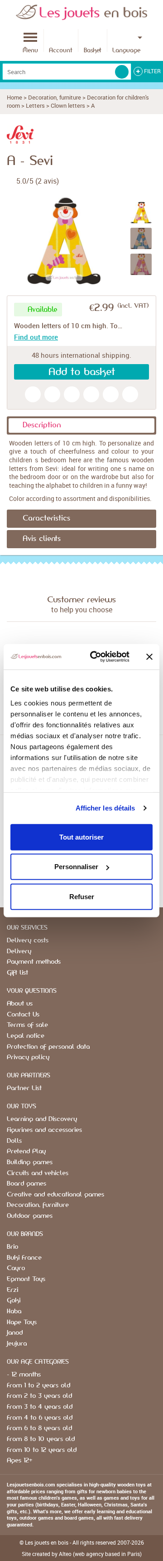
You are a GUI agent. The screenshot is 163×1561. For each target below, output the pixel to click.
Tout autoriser (81, 837)
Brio (12, 1247)
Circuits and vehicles (37, 1173)
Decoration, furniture (54, 97)
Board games (26, 1184)
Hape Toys (22, 1322)
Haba (14, 1311)
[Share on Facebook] (91, 394)
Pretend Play (26, 1151)
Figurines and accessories (44, 1130)
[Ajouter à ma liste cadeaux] (33, 394)
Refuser (81, 896)
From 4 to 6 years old (39, 1418)
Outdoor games (30, 1216)
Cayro (16, 1268)
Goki (13, 1300)
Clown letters (68, 105)
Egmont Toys (26, 1279)
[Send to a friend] (52, 394)
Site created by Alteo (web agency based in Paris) (82, 1553)
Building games (30, 1162)
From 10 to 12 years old (42, 1450)
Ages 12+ (19, 1460)
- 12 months (24, 1374)
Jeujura (17, 1344)
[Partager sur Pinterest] (111, 394)
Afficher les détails (105, 808)
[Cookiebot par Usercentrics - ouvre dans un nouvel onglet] (95, 657)
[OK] (122, 72)
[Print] (72, 394)
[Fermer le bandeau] (149, 657)
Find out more (36, 336)
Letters (35, 105)
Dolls (14, 1141)
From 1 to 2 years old (38, 1385)
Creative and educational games (55, 1194)
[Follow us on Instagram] (130, 394)
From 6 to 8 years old (39, 1428)
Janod (15, 1333)
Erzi (12, 1290)
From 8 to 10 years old (41, 1439)
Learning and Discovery (42, 1119)
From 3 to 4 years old (39, 1407)
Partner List (24, 1088)
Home (14, 97)
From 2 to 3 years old (39, 1396)
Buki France (24, 1258)
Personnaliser (76, 867)
